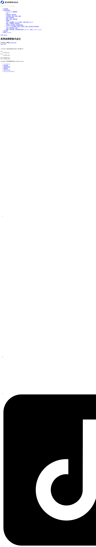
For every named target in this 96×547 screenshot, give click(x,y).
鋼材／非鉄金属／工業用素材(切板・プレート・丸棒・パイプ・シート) (24, 29)
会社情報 (5, 8)
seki (6, 42)
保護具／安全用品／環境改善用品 (14, 25)
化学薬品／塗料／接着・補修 (13, 16)
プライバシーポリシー (9, 71)
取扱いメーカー (7, 32)
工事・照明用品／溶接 (11, 28)
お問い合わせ (4, 35)
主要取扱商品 (6, 10)
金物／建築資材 (10, 17)
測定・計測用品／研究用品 (13, 23)
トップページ (6, 64)
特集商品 (5, 31)
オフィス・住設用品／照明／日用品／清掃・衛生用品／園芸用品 (22, 26)
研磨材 (8, 20)
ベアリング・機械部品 (11, 11)
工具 (7, 13)
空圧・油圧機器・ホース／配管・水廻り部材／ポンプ (19, 22)
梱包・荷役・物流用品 (11, 19)
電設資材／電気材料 (11, 14)
